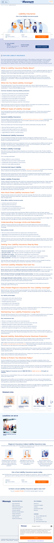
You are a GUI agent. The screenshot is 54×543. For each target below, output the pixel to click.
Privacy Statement (40, 540)
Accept (36, 537)
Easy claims (45, 458)
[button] (51, 526)
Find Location (39, 519)
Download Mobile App (41, 521)
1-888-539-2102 (24, 46)
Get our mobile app (27, 458)
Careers (36, 506)
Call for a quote (42, 46)
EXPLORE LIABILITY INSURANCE (14, 55)
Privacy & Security (10, 540)
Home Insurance (16, 513)
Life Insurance (15, 516)
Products (6, 5)
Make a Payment (9, 458)
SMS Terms (16, 540)
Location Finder (19, 491)
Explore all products (17, 518)
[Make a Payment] (9, 453)
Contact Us (38, 517)
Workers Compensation (18, 511)
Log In (51, 1)
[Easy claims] (45, 453)
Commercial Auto (16, 508)
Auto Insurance (16, 503)
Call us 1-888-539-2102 (41, 516)
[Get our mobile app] (27, 453)
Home (2, 5)
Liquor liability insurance (33, 169)
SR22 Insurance (16, 505)
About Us (36, 503)
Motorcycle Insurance (17, 506)
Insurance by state (38, 508)
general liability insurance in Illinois (33, 119)
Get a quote (42, 36)
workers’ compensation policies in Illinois (14, 344)
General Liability (16, 510)
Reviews (36, 510)
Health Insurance (16, 515)
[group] (10, 402)
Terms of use (3, 540)
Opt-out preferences (32, 540)
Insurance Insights (38, 505)
